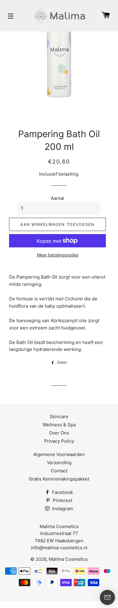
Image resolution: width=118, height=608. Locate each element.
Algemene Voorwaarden (59, 454)
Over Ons (59, 433)
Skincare (59, 416)
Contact (59, 471)
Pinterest (61, 500)
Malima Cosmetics (68, 559)
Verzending (59, 462)
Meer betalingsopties (57, 254)
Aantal (57, 198)
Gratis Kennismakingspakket (59, 479)
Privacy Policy (59, 441)
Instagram (62, 508)
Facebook (62, 492)
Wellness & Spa (59, 425)
